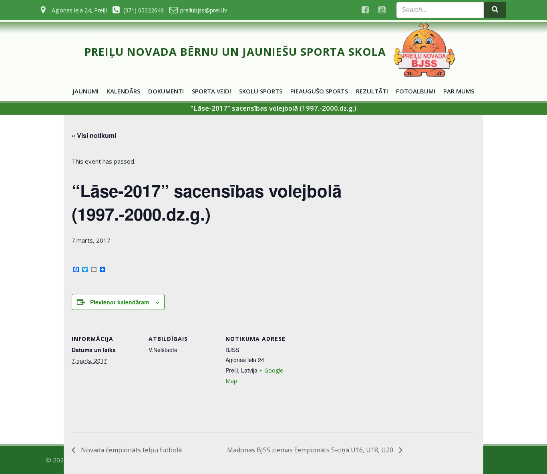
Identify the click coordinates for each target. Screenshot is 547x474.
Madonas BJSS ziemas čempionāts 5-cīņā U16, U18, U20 (311, 450)
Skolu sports (260, 91)
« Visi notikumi (94, 135)
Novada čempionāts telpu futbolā (130, 450)
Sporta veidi (211, 91)
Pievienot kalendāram (119, 302)
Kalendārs (123, 91)
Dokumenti (166, 91)
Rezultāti (372, 91)
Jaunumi (86, 91)
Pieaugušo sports (319, 91)
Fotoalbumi (415, 91)
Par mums (458, 91)
